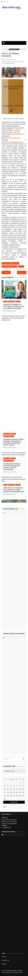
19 (11, 792)
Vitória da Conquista (8, 436)
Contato (4, 964)
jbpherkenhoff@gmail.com (17, 134)
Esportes (13, 61)
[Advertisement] (14, 26)
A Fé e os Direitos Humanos (11, 263)
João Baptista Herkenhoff (10, 266)
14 (17, 789)
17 (5, 792)
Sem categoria (5, 63)
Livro (21, 266)
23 (23, 792)
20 (14, 792)
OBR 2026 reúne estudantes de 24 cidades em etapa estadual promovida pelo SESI (13, 489)
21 (17, 792)
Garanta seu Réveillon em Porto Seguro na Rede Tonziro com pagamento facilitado (13, 306)
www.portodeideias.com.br (13, 138)
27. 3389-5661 (16, 132)
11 (8, 789)
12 (11, 789)
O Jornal (4, 956)
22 (20, 792)
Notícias (23, 61)
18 (8, 792)
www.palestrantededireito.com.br (14, 142)
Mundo (18, 61)
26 (11, 795)
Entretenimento (7, 61)
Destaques (11, 301)
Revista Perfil (5, 960)
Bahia (5, 301)
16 (23, 789)
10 (5, 789)
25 (8, 795)
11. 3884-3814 (17, 130)
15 (20, 789)
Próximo (21, 272)
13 (14, 789)
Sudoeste (12, 63)
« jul (4, 807)
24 (5, 795)
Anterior (7, 272)
